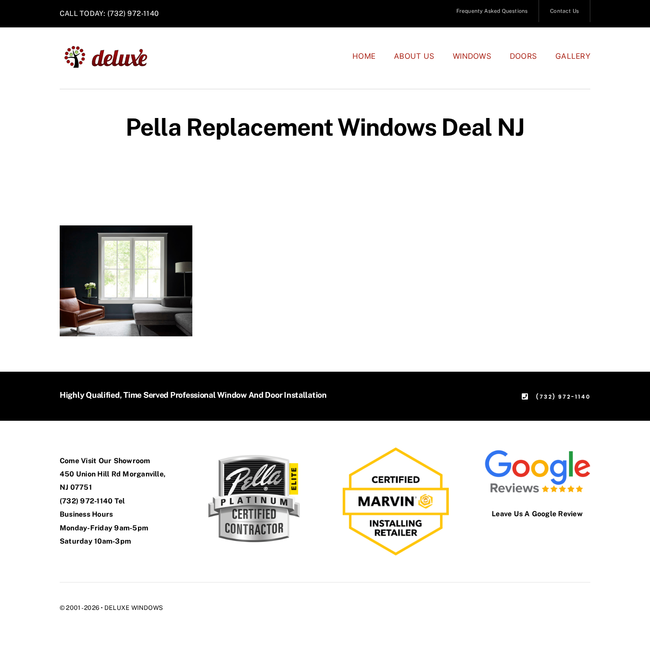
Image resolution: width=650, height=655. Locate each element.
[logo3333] (111, 48)
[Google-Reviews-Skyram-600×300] (537, 450)
